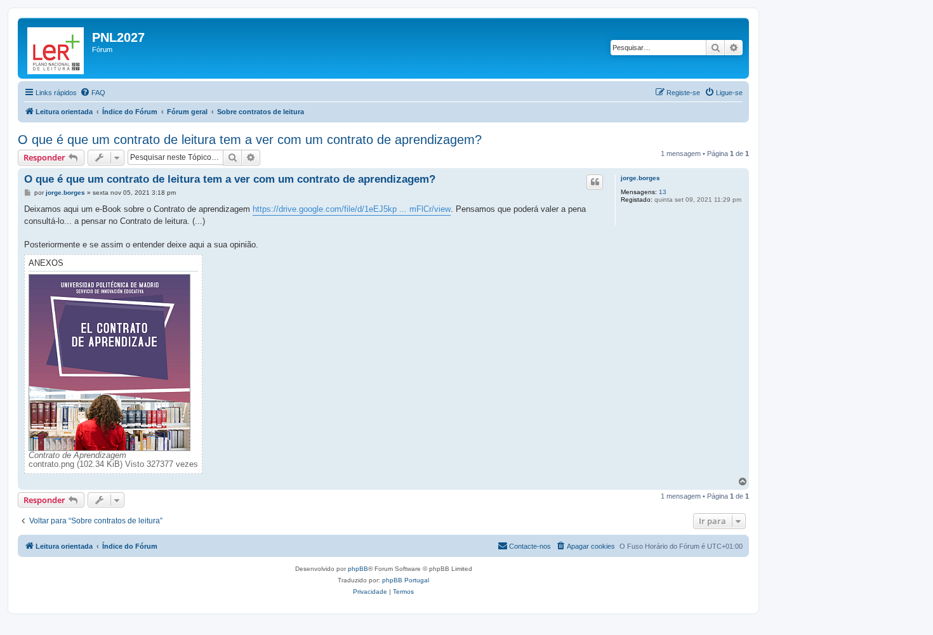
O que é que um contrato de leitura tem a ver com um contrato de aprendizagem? (250, 140)
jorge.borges (640, 177)
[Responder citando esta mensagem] (594, 182)
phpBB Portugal (405, 580)
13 (662, 191)
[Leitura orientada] (56, 48)
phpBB (358, 568)
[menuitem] (92, 92)
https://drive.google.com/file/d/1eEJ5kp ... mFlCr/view (352, 209)
